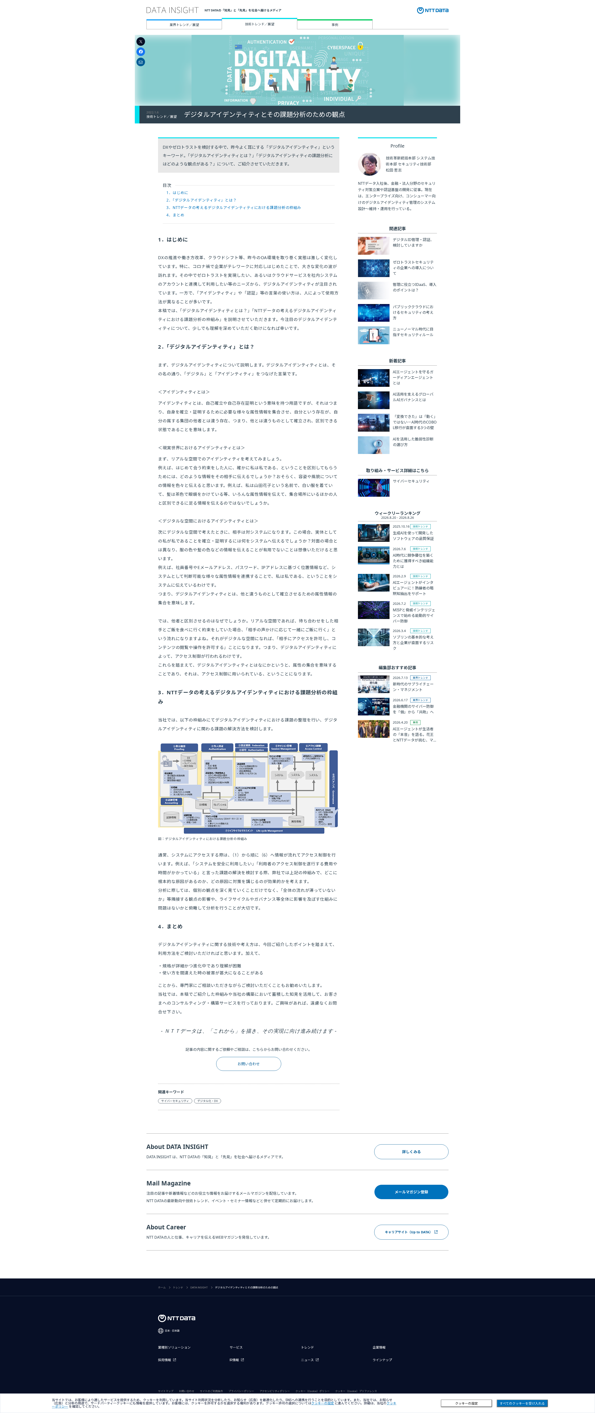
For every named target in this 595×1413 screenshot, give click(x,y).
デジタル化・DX (207, 1101)
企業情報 (379, 1347)
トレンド (178, 1287)
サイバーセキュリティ (175, 1101)
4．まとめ (175, 215)
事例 (335, 25)
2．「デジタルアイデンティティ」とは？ (201, 200)
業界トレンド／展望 (184, 25)
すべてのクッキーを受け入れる (522, 1403)
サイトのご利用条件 (211, 1391)
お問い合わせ (249, 1063)
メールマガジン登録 (411, 1192)
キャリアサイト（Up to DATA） (409, 1232)
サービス (236, 1347)
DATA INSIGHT (199, 1287)
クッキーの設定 (466, 1403)
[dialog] (297, 1403)
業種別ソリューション (174, 1347)
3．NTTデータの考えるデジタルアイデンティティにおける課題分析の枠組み (233, 207)
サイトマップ (165, 1391)
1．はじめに (177, 192)
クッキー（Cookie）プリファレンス (356, 1391)
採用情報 (164, 1360)
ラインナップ (382, 1360)
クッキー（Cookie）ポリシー (312, 1391)
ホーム (162, 1287)
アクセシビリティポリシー (275, 1391)
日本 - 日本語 (172, 1330)
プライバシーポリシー (241, 1391)
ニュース (307, 1360)
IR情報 (234, 1360)
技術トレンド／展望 (259, 24)
